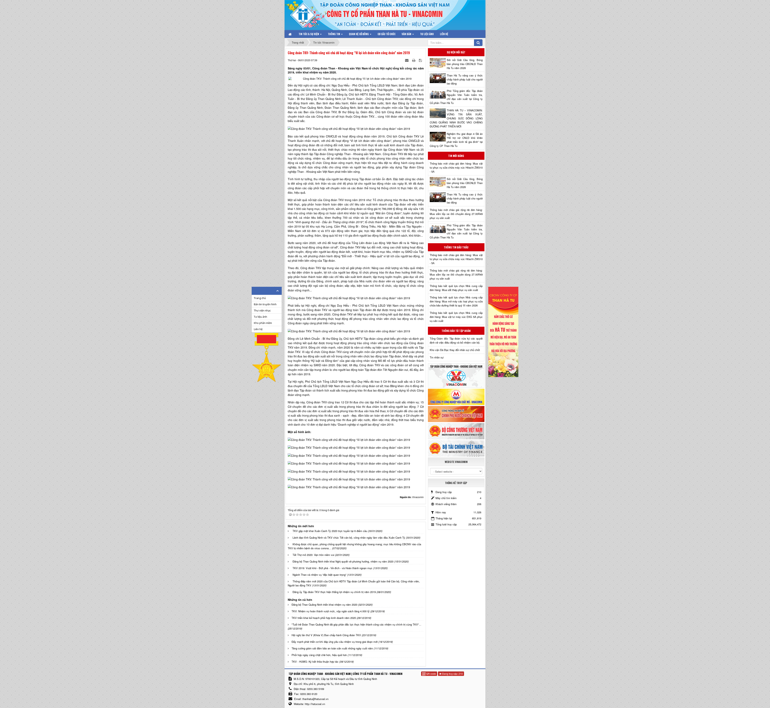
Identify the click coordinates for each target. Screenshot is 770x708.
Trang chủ (260, 298)
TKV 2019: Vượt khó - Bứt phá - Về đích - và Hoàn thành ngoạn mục (332, 568)
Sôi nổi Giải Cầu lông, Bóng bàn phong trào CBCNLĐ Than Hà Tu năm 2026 (465, 64)
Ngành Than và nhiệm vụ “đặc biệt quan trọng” (319, 575)
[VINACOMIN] (456, 375)
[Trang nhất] (290, 34)
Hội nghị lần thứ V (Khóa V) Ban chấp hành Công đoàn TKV (326, 635)
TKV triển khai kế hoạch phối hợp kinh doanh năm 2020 (324, 618)
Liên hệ (258, 329)
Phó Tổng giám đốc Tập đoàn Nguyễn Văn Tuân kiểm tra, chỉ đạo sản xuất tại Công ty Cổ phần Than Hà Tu (456, 97)
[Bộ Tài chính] (456, 448)
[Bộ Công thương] (456, 431)
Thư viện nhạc (262, 310)
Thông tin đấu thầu (456, 247)
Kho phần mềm (263, 323)
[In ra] (414, 60)
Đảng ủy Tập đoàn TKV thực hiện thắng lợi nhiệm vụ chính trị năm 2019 (334, 592)
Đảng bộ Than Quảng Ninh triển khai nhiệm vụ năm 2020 (324, 604)
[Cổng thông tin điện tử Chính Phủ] (456, 413)
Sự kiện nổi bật (456, 52)
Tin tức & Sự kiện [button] (309, 34)
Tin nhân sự (437, 357)
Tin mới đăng (456, 156)
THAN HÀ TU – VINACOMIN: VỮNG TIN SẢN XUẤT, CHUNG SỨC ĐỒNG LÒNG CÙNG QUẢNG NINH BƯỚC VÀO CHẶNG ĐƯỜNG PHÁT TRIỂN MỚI (456, 118)
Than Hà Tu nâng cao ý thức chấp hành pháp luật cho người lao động (465, 79)
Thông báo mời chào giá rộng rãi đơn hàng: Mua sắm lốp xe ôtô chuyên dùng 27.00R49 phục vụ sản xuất (456, 214)
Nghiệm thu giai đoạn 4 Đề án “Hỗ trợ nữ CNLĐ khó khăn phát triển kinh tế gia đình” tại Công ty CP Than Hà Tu (456, 140)
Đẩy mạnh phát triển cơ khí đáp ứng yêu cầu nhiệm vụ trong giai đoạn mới (335, 642)
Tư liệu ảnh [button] (427, 34)
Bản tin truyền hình (265, 304)
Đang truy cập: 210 (452, 673)
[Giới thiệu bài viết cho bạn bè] (407, 60)
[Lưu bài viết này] (421, 60)
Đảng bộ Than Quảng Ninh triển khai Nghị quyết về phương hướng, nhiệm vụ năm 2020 (343, 561)
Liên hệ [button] (444, 34)
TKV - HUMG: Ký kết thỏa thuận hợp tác (315, 661)
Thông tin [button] (334, 34)
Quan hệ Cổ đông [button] (359, 34)
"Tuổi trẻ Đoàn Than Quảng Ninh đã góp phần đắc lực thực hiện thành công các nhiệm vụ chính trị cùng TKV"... (356, 624)
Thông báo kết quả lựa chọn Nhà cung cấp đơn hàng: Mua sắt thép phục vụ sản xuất (456, 288)
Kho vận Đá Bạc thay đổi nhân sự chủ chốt (455, 350)
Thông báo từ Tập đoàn (456, 331)
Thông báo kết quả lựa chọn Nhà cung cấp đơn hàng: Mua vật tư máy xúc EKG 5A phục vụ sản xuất (456, 317)
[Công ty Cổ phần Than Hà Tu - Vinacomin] (306, 14)
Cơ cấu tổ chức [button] (386, 34)
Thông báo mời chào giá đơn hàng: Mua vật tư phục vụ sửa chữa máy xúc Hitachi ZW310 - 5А (456, 167)
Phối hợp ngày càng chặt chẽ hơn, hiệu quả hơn (319, 655)
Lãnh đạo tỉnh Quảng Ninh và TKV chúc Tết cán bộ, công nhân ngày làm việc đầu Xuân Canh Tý (349, 537)
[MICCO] (456, 396)
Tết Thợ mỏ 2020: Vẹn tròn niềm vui (313, 555)
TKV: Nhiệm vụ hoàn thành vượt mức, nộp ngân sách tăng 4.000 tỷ (331, 611)
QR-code (431, 673)
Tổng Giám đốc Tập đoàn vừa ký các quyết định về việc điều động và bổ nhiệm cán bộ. (456, 340)
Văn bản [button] (407, 34)
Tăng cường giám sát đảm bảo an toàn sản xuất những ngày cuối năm (332, 648)
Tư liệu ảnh (260, 316)
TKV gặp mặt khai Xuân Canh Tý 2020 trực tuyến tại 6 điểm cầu (330, 531)
